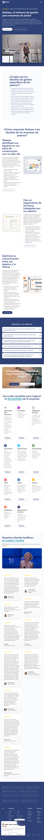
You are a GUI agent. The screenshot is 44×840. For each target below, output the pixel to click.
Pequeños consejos (39, 812)
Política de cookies (28, 835)
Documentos (19, 818)
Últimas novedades (39, 821)
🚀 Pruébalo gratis (7, 29)
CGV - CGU (33, 835)
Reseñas (38, 815)
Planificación (11, 815)
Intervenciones (20, 815)
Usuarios (10, 811)
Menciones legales (39, 835)
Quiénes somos (38, 818)
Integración (30, 811)
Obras (10, 813)
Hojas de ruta (29, 818)
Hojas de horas (10, 819)
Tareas (18, 811)
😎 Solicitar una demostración (28, 384)
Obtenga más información (9, 190)
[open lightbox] (22, 558)
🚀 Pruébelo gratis (14, 384)
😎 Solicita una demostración (21, 29)
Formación (30, 820)
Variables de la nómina (30, 814)
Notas (18, 813)
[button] (41, 2)
